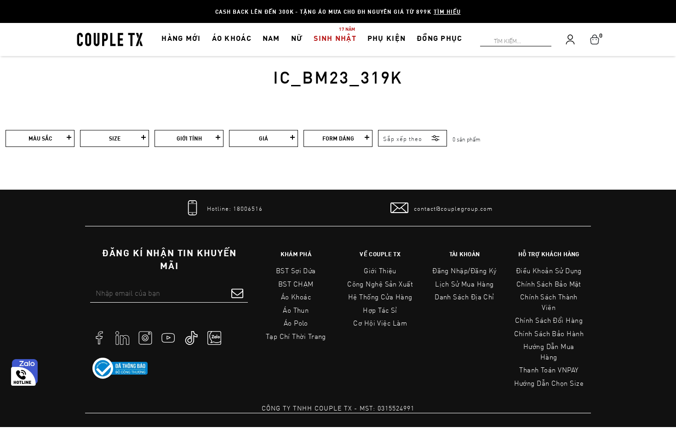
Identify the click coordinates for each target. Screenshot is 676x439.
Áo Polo (296, 322)
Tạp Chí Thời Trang (296, 336)
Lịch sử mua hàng (464, 283)
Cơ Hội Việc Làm (380, 322)
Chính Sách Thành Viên (549, 302)
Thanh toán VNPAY (548, 369)
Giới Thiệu (380, 270)
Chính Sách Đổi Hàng (549, 320)
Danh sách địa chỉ (464, 296)
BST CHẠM (296, 283)
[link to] (120, 368)
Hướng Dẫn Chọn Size (549, 383)
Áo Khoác (296, 296)
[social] (99, 337)
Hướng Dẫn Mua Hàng (548, 351)
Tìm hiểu (447, 11)
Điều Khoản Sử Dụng (549, 270)
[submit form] (237, 293)
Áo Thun (296, 310)
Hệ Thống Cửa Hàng (380, 296)
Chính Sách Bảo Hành (549, 333)
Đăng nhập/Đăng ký (464, 270)
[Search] (5, 5)
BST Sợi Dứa (296, 270)
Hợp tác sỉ (380, 310)
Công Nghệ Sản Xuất (380, 283)
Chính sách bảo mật (548, 283)
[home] (110, 38)
